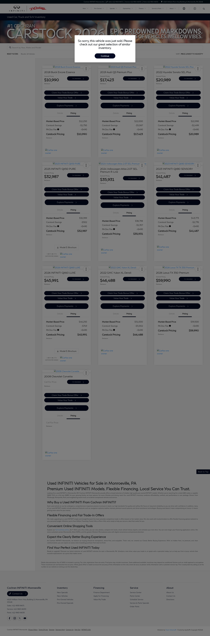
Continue (105, 56)
